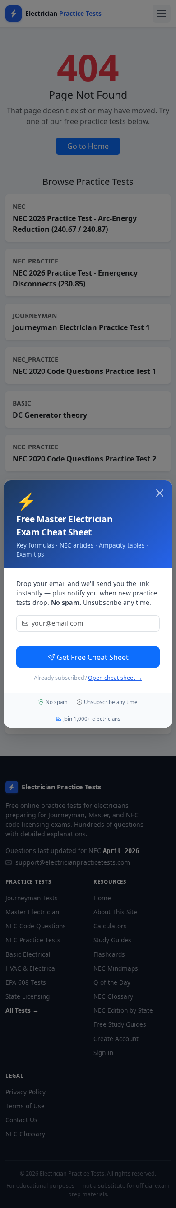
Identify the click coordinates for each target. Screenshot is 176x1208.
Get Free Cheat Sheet (93, 657)
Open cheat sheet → (115, 678)
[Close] (159, 493)
